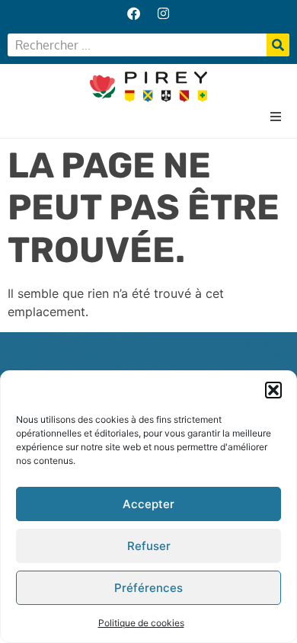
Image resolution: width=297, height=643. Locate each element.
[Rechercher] (278, 45)
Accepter (148, 504)
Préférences (148, 588)
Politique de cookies (141, 623)
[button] (273, 390)
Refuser (149, 546)
